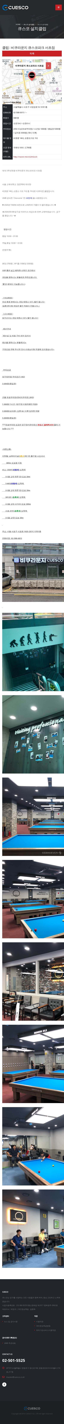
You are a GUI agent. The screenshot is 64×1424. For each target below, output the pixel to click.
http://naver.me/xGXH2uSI (25, 156)
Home (18, 24)
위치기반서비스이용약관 (46, 1330)
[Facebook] (4, 1384)
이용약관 (39, 1321)
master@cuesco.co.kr (15, 1377)
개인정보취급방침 (43, 1326)
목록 (32, 53)
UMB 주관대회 (10, 1343)
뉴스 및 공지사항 (11, 1321)
